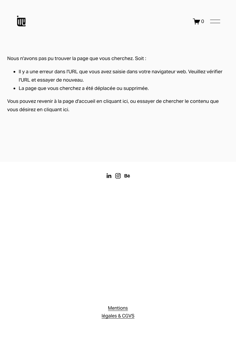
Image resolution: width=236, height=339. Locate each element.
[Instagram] (118, 176)
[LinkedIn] (109, 176)
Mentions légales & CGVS (118, 312)
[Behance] (127, 176)
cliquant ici (115, 101)
